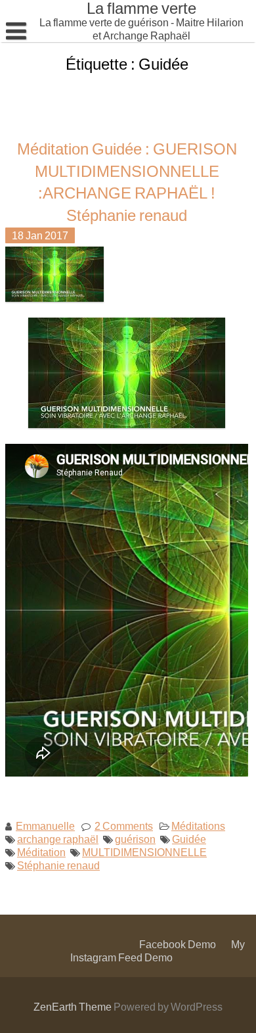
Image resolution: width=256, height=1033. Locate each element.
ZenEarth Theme (73, 1006)
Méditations (198, 825)
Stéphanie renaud (58, 864)
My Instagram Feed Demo (157, 950)
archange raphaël (57, 838)
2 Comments (124, 825)
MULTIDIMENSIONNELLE (144, 851)
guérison (135, 838)
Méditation (41, 851)
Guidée (189, 838)
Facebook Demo (177, 944)
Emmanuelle (45, 825)
